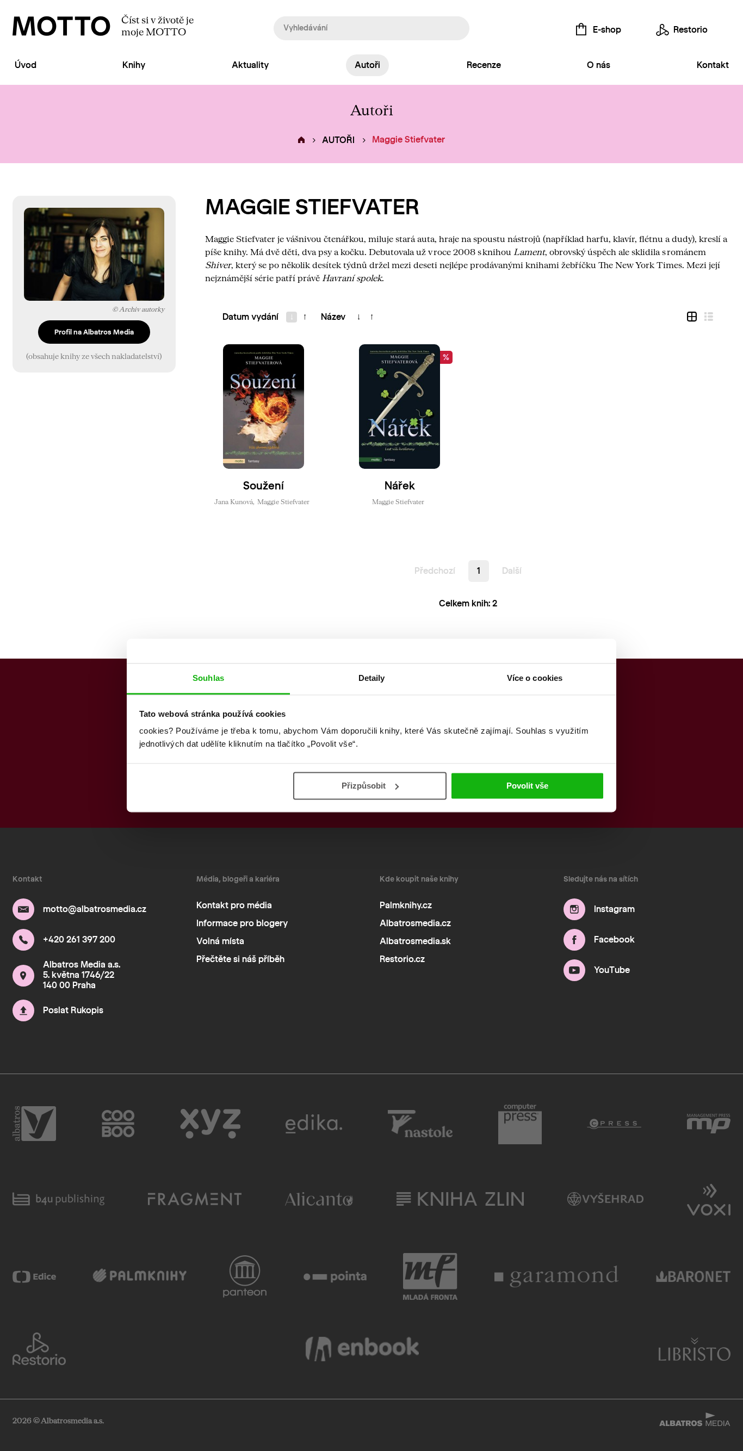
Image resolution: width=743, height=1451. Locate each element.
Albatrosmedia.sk (415, 941)
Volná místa (220, 941)
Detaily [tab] (371, 678)
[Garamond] (557, 1276)
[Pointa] (335, 1276)
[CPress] (614, 1124)
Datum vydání (250, 317)
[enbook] (362, 1348)
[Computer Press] (520, 1124)
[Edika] (313, 1124)
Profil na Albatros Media (94, 332)
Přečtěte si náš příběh (240, 959)
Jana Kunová (233, 501)
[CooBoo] (118, 1124)
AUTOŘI (338, 140)
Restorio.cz (402, 959)
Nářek (400, 486)
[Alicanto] (319, 1199)
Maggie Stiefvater (283, 501)
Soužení (263, 486)
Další (512, 571)
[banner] (61, 26)
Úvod (25, 65)
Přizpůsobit (364, 785)
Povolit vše (527, 785)
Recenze (484, 65)
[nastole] (420, 1124)
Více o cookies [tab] (534, 678)
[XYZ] (210, 1124)
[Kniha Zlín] (460, 1199)
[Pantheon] (245, 1276)
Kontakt (713, 65)
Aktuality (250, 65)
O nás (598, 65)
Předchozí (434, 571)
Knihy (133, 65)
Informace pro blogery (242, 923)
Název (333, 317)
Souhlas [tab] (208, 678)
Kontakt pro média (234, 905)
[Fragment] (195, 1199)
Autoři (367, 65)
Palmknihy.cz (406, 905)
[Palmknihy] (139, 1276)
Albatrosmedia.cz (415, 923)
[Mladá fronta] (430, 1276)
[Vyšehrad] (605, 1199)
